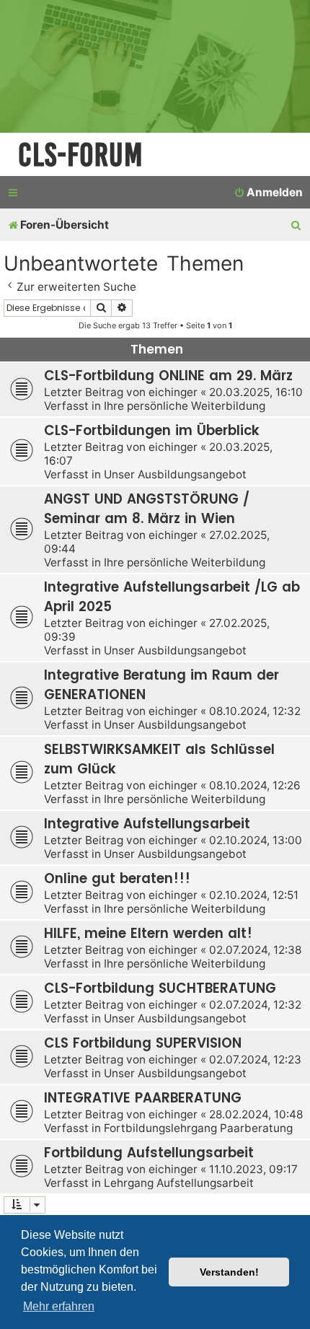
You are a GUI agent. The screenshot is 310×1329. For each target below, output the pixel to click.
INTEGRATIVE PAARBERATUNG (143, 1098)
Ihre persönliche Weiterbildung (184, 406)
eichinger (173, 392)
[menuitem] (268, 192)
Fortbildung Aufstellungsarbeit (149, 1153)
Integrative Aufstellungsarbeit (147, 824)
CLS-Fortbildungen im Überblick (152, 430)
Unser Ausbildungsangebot (175, 474)
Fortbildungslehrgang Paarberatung (198, 1128)
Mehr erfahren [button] (58, 1306)
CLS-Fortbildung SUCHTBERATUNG (160, 988)
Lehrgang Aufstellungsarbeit (179, 1183)
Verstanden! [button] (229, 1272)
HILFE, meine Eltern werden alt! (148, 933)
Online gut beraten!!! (117, 878)
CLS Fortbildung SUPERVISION (143, 1043)
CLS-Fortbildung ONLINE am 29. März (168, 376)
